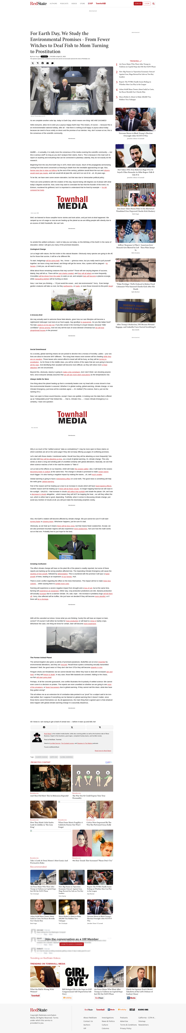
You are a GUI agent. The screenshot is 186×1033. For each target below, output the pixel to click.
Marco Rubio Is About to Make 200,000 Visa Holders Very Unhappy (70, 918)
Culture (105, 1025)
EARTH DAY (53, 757)
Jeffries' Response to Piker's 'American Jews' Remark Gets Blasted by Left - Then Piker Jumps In (135, 247)
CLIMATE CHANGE (41, 757)
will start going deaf (43, 677)
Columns (105, 1028)
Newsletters (143, 1025)
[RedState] (38, 3)
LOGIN (147, 3)
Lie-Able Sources (55, 743)
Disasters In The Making (84, 743)
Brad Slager (36, 56)
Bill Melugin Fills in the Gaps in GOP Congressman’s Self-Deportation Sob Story (77, 991)
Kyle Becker (90, 894)
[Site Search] (153, 3)
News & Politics (108, 1021)
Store (82, 3)
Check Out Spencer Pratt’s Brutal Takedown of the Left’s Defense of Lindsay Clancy (139, 991)
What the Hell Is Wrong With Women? (42, 990)
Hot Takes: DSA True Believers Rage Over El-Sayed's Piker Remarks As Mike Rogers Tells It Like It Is (135, 172)
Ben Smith (135, 330)
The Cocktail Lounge (67, 743)
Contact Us (88, 1021)
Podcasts (64, 3)
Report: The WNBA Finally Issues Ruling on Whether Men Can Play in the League (99, 888)
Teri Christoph (34, 894)
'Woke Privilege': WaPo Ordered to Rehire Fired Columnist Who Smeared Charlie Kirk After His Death (135, 286)
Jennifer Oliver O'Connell (95, 923)
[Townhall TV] (100, 3)
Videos (74, 3)
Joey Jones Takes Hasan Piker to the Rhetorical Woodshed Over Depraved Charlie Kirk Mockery (135, 209)
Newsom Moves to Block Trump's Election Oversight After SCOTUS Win (99, 918)
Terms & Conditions (128, 1025)
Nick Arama (62, 896)
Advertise (124, 1021)
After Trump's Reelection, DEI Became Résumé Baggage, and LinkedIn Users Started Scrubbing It (136, 325)
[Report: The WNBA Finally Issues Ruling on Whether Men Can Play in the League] (100, 877)
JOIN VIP (138, 3)
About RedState (90, 1017)
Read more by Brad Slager (103, 750)
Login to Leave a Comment (72, 944)
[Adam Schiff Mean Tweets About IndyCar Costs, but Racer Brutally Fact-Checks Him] (43, 907)
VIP (85, 1028)
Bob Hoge (33, 923)
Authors (53, 3)
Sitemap (141, 1021)
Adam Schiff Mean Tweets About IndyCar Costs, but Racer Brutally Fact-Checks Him (42, 918)
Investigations (108, 1017)
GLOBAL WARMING (66, 757)
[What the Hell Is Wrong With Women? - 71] (45, 976)
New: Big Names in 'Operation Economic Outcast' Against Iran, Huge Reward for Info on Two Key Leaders (71, 889)
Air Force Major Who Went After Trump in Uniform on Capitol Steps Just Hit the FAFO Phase (43, 888)
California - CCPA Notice (147, 1017)
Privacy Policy (125, 1028)
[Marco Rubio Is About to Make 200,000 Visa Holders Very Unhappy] (72, 907)
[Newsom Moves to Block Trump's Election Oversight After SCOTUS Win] (100, 907)
